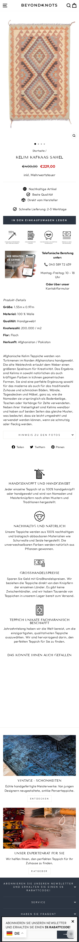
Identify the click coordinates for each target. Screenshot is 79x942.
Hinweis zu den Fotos (39, 434)
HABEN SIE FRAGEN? (38, 913)
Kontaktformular (57, 288)
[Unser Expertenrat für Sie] (39, 828)
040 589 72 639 (59, 264)
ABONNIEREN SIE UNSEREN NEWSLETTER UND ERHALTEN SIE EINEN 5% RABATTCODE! (38, 887)
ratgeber (39, 871)
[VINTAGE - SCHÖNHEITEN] (39, 755)
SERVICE (38, 902)
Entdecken (39, 798)
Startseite (39, 150)
